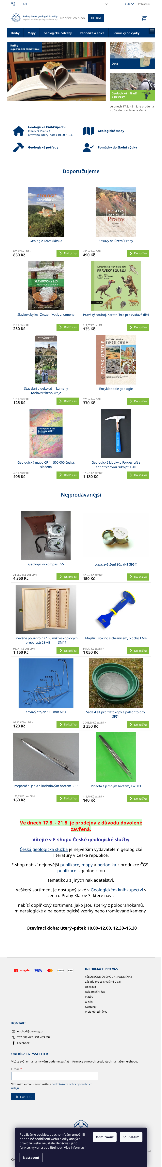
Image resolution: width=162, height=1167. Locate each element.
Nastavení (31, 1157)
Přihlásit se (23, 1097)
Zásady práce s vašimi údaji (103, 981)
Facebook (23, 1043)
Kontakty (90, 1006)
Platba (89, 996)
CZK (127, 4)
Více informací (74, 1147)
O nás (89, 1002)
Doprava (90, 987)
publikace (69, 864)
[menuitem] (15, 33)
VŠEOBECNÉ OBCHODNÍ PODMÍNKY (108, 976)
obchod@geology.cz (30, 1031)
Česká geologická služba (44, 849)
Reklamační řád (95, 991)
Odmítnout (105, 1137)
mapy (88, 864)
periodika (107, 864)
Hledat (96, 18)
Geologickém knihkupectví (117, 890)
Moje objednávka (96, 1011)
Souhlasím (131, 1137)
